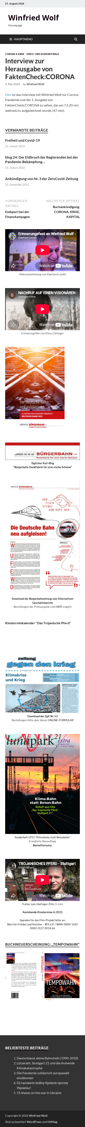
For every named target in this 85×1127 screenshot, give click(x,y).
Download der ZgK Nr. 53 (42, 716)
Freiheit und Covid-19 (22, 140)
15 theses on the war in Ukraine (39, 1093)
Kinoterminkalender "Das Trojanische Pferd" (38, 623)
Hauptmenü (23, 39)
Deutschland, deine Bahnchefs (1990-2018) (47, 1058)
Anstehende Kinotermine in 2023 (42, 912)
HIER (59, 606)
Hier (8, 95)
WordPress (34, 1121)
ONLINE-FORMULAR (60, 720)
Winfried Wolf (33, 18)
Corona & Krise (14, 54)
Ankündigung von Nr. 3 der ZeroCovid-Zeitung (41, 179)
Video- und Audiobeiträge (42, 54)
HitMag (52, 1121)
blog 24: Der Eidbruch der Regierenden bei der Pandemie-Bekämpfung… (41, 159)
